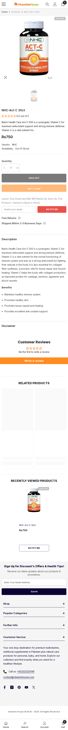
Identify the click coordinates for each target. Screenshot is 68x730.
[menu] (4, 4)
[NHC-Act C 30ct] (34, 500)
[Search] (47, 4)
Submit (34, 591)
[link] (17, 458)
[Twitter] (33, 687)
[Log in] (55, 4)
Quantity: (7, 161)
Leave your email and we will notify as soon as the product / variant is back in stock (32, 200)
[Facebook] (4, 687)
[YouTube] (26, 687)
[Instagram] (11, 687)
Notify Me (52, 209)
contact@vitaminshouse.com (18, 677)
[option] (34, 48)
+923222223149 (25, 671)
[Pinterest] (19, 687)
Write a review (34, 360)
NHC (14, 144)
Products (15, 12)
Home (5, 12)
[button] (9, 116)
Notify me (34, 548)
